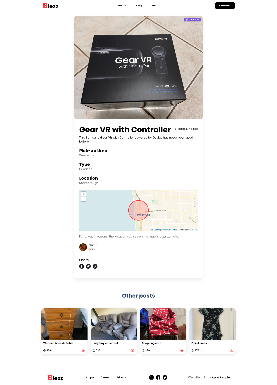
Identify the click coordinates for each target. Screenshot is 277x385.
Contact (225, 5)
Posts (155, 5)
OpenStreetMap (170, 229)
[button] (83, 194)
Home (122, 5)
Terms (105, 377)
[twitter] (88, 266)
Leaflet (156, 229)
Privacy (121, 377)
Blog (139, 5)
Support (90, 377)
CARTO (193, 229)
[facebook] (81, 266)
